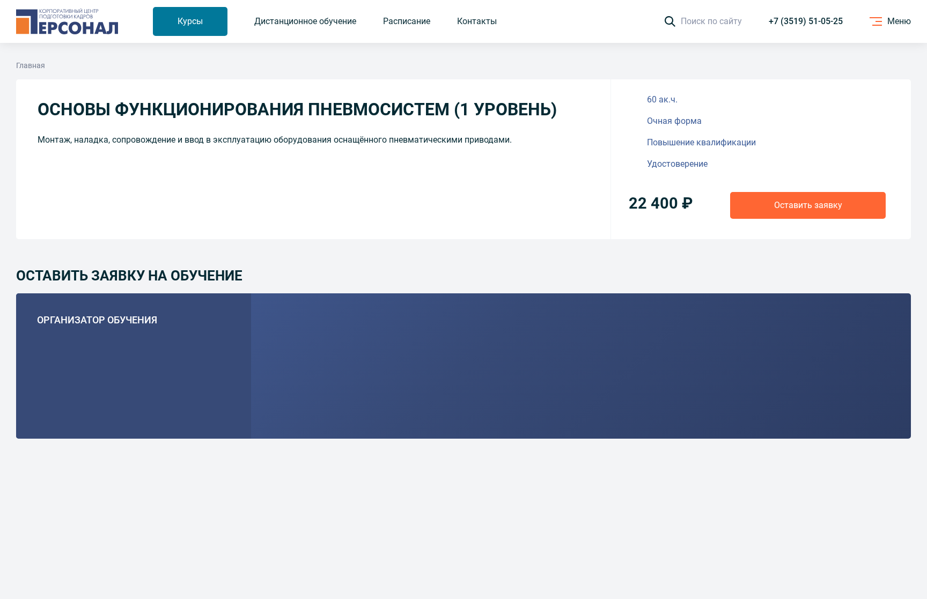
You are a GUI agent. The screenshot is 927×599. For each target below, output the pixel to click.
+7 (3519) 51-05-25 (806, 21)
